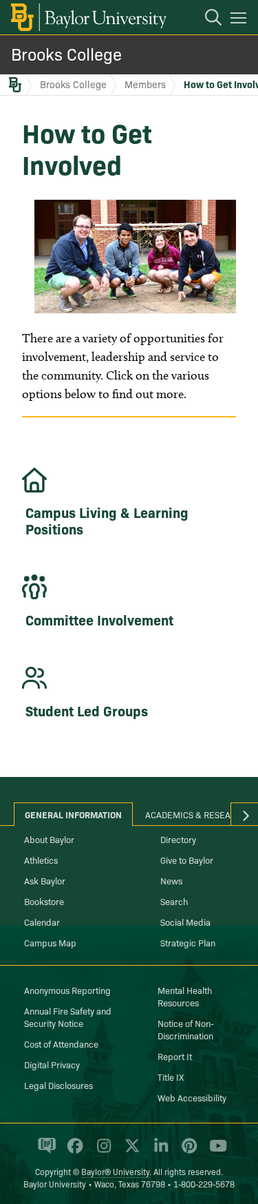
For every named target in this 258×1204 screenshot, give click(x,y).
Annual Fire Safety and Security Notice (67, 1016)
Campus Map (50, 942)
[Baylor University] (87, 17)
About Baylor (49, 839)
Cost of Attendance (61, 1043)
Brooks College (66, 53)
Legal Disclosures (58, 1085)
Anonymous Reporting (67, 990)
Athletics (41, 859)
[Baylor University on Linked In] (158, 1151)
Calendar (42, 921)
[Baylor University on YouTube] (215, 1151)
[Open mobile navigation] (240, 20)
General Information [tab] (73, 814)
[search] (206, 19)
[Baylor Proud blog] (44, 1151)
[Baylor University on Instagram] (101, 1151)
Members (145, 84)
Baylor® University (115, 1171)
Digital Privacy (52, 1064)
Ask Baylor (44, 880)
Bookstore (44, 901)
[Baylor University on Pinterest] (187, 1151)
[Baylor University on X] (130, 1151)
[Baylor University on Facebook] (72, 1151)
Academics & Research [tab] (196, 814)
